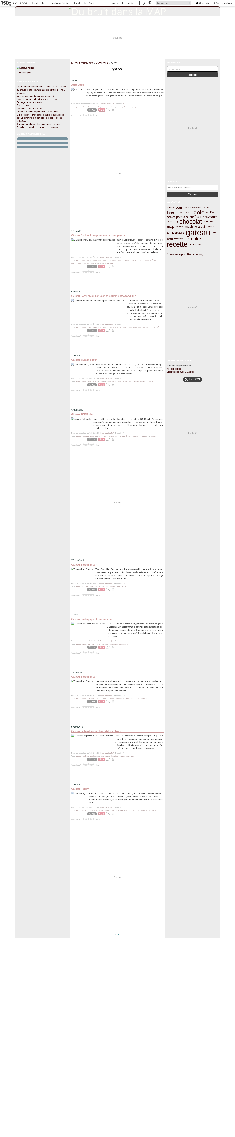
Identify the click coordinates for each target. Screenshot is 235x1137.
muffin (210, 212)
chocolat (191, 222)
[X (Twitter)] (145, 3)
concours (182, 212)
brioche (179, 226)
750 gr (198, 217)
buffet (170, 239)
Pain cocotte (23, 105)
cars (214, 232)
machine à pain (196, 226)
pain (179, 207)
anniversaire (175, 232)
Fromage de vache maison (29, 102)
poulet (211, 227)
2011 (206, 222)
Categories (102, 63)
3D (176, 221)
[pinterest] (150, 3)
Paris (169, 221)
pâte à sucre (185, 217)
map (170, 227)
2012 (187, 239)
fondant (171, 217)
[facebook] (139, 3)
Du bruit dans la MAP (82, 63)
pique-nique (195, 244)
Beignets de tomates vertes (30, 108)
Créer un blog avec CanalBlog (180, 372)
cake (196, 238)
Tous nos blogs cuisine (122, 3)
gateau (198, 232)
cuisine (170, 207)
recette (177, 244)
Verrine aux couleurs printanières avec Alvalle (38, 111)
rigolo (197, 212)
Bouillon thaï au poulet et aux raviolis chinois (37, 99)
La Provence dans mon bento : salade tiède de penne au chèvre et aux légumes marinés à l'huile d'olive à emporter (41, 89)
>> (124, 934)
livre (170, 213)
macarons (178, 239)
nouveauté (210, 217)
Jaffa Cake (22, 121)
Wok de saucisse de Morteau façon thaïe (36, 96)
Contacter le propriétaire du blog (185, 254)
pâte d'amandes (193, 207)
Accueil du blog (174, 369)
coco (212, 222)
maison (207, 207)
